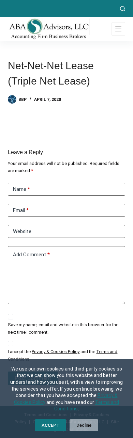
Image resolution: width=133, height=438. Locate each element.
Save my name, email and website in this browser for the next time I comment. (63, 328)
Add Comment (31, 255)
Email (21, 210)
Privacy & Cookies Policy (55, 351)
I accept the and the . (62, 355)
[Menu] (118, 29)
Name (21, 189)
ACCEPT (50, 425)
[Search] (122, 8)
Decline (83, 425)
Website (22, 231)
